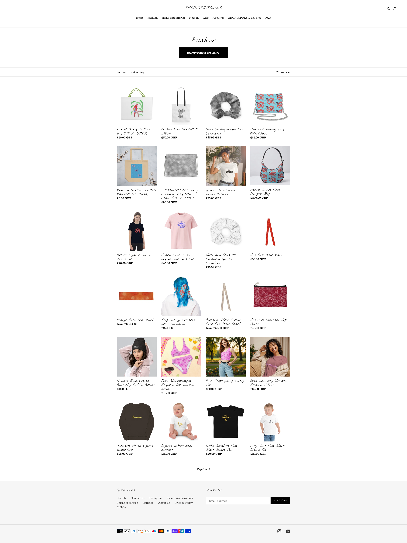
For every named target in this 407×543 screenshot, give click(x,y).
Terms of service (127, 503)
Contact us (138, 498)
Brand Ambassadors (180, 498)
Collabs (121, 507)
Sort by (121, 72)
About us (164, 503)
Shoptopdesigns (203, 8)
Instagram (155, 498)
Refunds (148, 503)
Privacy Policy (184, 503)
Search (121, 498)
